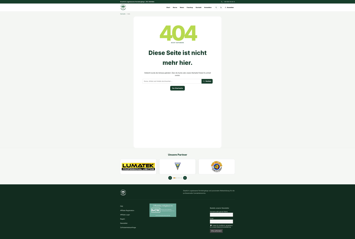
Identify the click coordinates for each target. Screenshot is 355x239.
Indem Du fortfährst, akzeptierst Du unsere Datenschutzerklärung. (221, 226)
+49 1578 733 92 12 (229, 1)
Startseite (122, 14)
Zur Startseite (177, 88)
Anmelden (208, 7)
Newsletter (124, 223)
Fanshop (190, 7)
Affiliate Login (125, 215)
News (182, 7)
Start (168, 7)
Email (211, 218)
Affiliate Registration (127, 210)
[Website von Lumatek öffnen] (138, 166)
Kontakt (198, 7)
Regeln (122, 219)
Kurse (175, 7)
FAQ (121, 206)
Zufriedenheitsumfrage (128, 227)
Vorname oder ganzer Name (219, 211)
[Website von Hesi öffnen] (177, 166)
